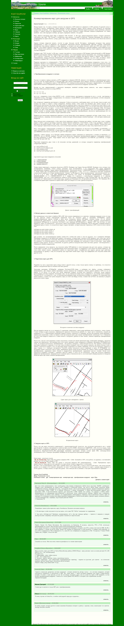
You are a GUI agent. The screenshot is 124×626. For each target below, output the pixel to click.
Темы (16, 47)
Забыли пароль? (18, 95)
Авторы (17, 43)
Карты (17, 36)
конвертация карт (68, 477)
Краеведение (18, 27)
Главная (36, 13)
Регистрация (16, 94)
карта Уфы (94, 477)
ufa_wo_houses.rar (40, 462)
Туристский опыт (19, 25)
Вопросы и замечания (19, 71)
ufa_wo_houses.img (40, 459)
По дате (17, 41)
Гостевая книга (19, 58)
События (96, 9)
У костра (17, 52)
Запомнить (22, 91)
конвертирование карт (55, 477)
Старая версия (108, 9)
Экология (17, 34)
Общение (15, 50)
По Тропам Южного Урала (29, 4)
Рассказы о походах (20, 19)
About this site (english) (19, 73)
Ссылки (15, 63)
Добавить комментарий (102, 479)
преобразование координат (82, 477)
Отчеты (17, 21)
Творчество (18, 23)
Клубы (87, 9)
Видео (16, 30)
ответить (105, 502)
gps (47, 477)
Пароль (20, 86)
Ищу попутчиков (19, 54)
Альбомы (17, 45)
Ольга (37, 593)
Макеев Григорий (38, 24)
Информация (18, 56)
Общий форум (18, 60)
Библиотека (16, 17)
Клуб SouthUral (44, 13)
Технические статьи (63, 13)
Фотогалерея (16, 38)
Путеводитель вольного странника (26, 7)
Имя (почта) (20, 81)
